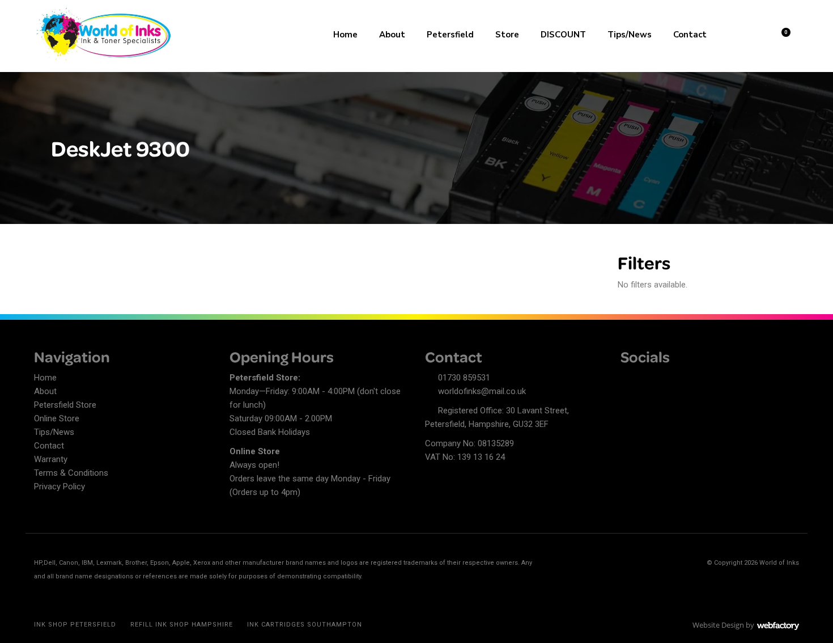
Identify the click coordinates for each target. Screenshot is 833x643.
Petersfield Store (65, 405)
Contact (690, 34)
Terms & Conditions (71, 473)
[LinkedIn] (648, 379)
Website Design (718, 625)
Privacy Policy (59, 486)
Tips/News (629, 34)
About (392, 34)
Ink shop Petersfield (75, 624)
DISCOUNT (563, 34)
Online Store (56, 418)
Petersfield (450, 34)
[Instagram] (668, 379)
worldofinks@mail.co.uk (482, 391)
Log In (751, 33)
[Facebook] (629, 379)
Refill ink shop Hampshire (181, 624)
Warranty (50, 459)
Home (345, 34)
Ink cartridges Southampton (304, 624)
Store (507, 34)
